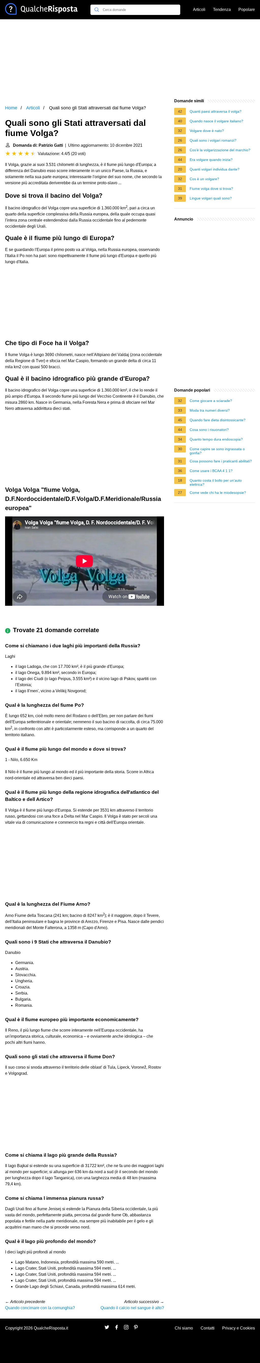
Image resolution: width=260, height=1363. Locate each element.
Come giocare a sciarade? (211, 401)
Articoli (199, 9)
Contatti (208, 1328)
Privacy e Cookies (238, 1328)
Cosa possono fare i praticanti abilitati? (221, 461)
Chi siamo (184, 1328)
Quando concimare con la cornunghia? (40, 1308)
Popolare (246, 9)
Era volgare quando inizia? (211, 160)
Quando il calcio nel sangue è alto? (132, 1308)
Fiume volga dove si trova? (211, 189)
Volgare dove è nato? (207, 131)
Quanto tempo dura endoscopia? (216, 439)
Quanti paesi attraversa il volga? (215, 111)
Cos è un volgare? (204, 179)
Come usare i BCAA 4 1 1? (211, 471)
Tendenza (222, 9)
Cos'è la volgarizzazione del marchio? (220, 150)
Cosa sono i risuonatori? (209, 430)
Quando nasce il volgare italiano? (216, 121)
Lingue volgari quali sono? (211, 198)
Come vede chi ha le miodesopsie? (218, 493)
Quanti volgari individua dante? (214, 169)
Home (11, 107)
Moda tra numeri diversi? (210, 410)
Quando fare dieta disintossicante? (218, 420)
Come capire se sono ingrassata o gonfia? (217, 451)
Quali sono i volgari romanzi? (213, 140)
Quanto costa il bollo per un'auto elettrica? (216, 482)
